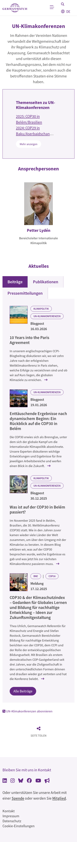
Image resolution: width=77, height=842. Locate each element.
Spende (18, 798)
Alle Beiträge (22, 691)
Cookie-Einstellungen (19, 826)
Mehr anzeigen (28, 144)
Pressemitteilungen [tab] (25, 293)
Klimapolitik (41, 308)
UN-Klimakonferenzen (47, 316)
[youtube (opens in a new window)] (38, 781)
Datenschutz (12, 821)
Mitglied (59, 798)
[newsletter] (47, 781)
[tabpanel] (38, 501)
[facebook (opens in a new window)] (29, 781)
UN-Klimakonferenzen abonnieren (28, 711)
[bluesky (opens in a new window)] (20, 781)
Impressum (11, 816)
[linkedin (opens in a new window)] (5, 781)
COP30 (52, 576)
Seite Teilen (38, 735)
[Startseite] (15, 7)
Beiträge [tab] (15, 281)
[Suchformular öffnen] (62, 4)
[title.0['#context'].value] (19, 315)
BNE (35, 576)
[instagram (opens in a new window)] (12, 781)
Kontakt (9, 811)
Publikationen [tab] (45, 281)
